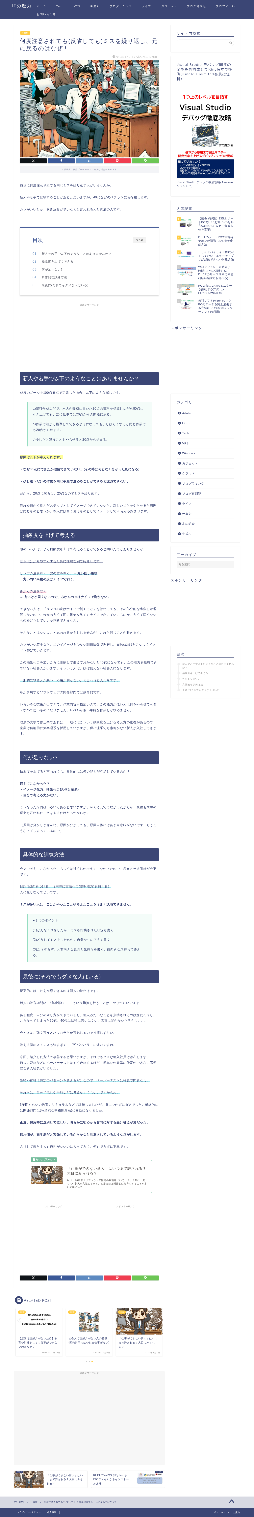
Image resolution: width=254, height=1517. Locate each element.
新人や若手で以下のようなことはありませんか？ (77, 253)
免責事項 (52, 1512)
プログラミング (121, 6)
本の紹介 (188, 523)
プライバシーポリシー (29, 1512)
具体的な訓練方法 (54, 277)
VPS (77, 6)
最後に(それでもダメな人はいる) (65, 285)
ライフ (146, 6)
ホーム (41, 6)
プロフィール (225, 6)
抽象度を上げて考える (57, 261)
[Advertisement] (89, 336)
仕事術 (25, 33)
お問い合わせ (46, 14)
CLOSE (140, 240)
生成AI (95, 6)
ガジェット (169, 6)
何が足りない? (52, 269)
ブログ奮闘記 (196, 6)
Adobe (186, 413)
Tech (60, 6)
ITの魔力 (22, 5)
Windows (188, 453)
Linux (186, 423)
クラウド (188, 473)
